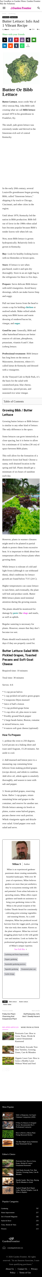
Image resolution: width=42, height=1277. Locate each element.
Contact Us (22, 1269)
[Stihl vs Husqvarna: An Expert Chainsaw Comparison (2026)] (8, 1116)
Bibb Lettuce (13, 1001)
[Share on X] (4, 40)
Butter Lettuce (23, 1001)
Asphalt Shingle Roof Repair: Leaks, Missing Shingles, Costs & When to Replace (27, 1190)
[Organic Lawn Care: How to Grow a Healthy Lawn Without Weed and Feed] (8, 1061)
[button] (38, 8)
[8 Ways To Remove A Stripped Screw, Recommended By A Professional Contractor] (8, 1125)
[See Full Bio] (26, 949)
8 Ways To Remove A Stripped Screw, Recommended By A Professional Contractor (26, 1125)
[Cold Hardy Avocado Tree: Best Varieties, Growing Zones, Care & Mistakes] (8, 1050)
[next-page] (7, 1069)
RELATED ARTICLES (10, 1027)
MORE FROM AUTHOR (30, 1027)
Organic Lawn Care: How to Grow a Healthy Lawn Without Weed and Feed (27, 1061)
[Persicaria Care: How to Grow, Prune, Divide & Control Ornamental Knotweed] (8, 1036)
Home (4, 13)
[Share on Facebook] (10, 40)
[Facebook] (7, 987)
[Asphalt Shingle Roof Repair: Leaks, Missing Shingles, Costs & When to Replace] (8, 1190)
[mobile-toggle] (4, 8)
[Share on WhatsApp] (22, 45)
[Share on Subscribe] (22, 40)
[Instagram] (21, 987)
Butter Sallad (7, 1004)
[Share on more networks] (28, 40)
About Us (10, 1269)
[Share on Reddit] (10, 45)
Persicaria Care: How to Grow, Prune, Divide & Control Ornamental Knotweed (26, 1163)
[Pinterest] (28, 987)
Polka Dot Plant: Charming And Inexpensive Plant (9, 1016)
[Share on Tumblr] (16, 45)
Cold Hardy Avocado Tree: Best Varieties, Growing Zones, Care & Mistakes (26, 1050)
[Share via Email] (34, 40)
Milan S (6, 29)
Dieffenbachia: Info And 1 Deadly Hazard (31, 1015)
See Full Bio (19, 949)
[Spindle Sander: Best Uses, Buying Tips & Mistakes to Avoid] (8, 1181)
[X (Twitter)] (14, 987)
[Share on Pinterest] (16, 40)
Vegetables (14, 17)
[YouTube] (35, 987)
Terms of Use (25, 1272)
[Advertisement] (21, 163)
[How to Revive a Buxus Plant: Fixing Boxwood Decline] (8, 1134)
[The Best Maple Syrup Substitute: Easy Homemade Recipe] (8, 1143)
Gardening (12, 13)
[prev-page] (3, 1069)
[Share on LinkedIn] (4, 45)
